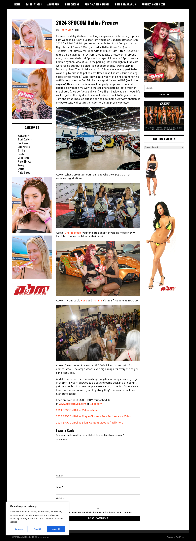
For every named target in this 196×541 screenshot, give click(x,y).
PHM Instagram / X (125, 4)
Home (17, 4)
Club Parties (24, 146)
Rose (84, 300)
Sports (21, 169)
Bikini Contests (25, 139)
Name (59, 476)
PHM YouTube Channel (97, 4)
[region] (37, 518)
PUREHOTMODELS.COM (153, 4)
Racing (21, 165)
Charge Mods (73, 232)
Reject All (37, 529)
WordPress (180, 536)
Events (21, 154)
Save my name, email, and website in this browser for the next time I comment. (94, 512)
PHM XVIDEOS (72, 4)
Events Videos (34, 4)
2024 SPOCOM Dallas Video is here (77, 410)
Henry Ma (65, 29)
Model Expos (23, 158)
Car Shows (23, 143)
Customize (19, 529)
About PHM (53, 4)
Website (60, 498)
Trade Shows (24, 172)
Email (59, 487)
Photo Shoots (24, 161)
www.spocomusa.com (72, 403)
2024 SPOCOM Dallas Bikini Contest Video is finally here (89, 422)
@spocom (96, 403)
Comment (61, 439)
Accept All (56, 529)
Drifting (21, 150)
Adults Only (23, 135)
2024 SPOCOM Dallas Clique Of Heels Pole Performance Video (93, 416)
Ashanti (97, 300)
